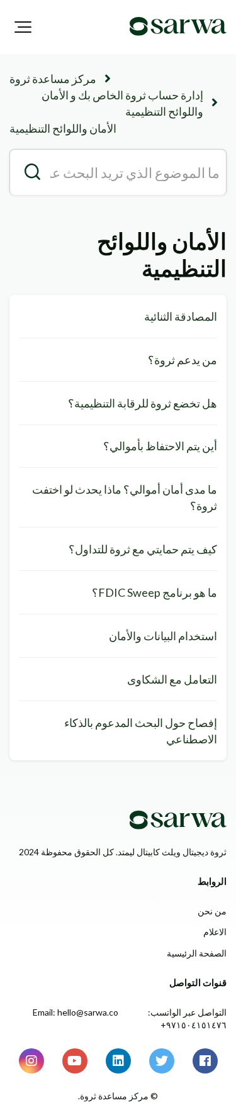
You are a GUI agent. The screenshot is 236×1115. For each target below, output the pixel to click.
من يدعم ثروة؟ (182, 360)
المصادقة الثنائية (180, 316)
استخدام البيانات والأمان (163, 636)
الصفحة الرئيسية (197, 953)
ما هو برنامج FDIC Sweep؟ (154, 592)
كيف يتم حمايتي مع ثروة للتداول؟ (143, 549)
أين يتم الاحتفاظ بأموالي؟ (160, 446)
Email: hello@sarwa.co (75, 1012)
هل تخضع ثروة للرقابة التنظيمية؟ (142, 403)
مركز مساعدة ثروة (52, 79)
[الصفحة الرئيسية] (178, 26)
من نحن (212, 911)
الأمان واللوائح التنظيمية (62, 128)
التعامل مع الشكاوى (172, 679)
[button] (23, 27)
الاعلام (215, 931)
